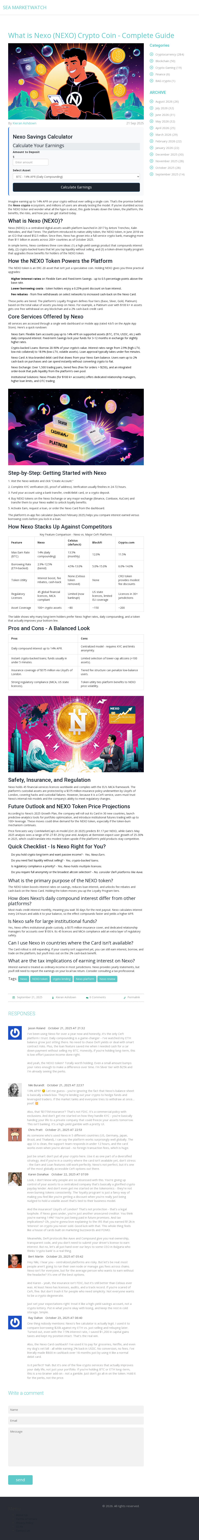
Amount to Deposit (26, 152)
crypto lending (62, 979)
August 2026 (167, 101)
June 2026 (165, 114)
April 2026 (165, 128)
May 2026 (165, 121)
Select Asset (22, 170)
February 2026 (168, 141)
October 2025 (168, 167)
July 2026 (164, 108)
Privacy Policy (24, 1523)
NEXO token (40, 979)
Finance (162, 74)
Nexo (23, 979)
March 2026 (166, 134)
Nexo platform (85, 979)
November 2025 (169, 161)
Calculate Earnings (76, 187)
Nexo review (107, 979)
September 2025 (170, 174)
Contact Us (23, 1530)
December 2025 (169, 154)
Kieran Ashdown (24, 123)
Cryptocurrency (169, 54)
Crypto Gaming (168, 67)
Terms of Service (26, 1519)
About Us (22, 1515)
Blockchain (165, 61)
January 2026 (167, 148)
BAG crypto (165, 81)
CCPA (19, 1527)
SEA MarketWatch (24, 7)
